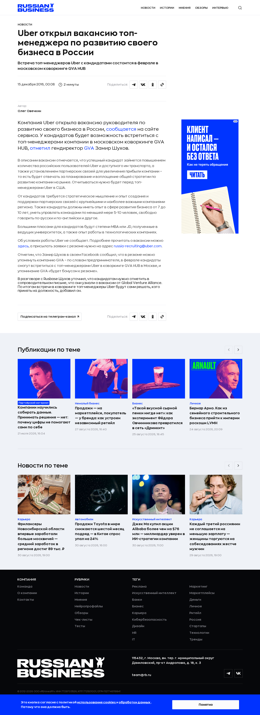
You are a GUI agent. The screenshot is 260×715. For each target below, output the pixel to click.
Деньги (195, 599)
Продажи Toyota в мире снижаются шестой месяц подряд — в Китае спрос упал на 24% (99, 531)
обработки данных (135, 702)
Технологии (199, 632)
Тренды (195, 639)
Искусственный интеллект (154, 593)
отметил (40, 148)
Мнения (185, 7)
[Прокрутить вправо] (238, 350)
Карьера (139, 613)
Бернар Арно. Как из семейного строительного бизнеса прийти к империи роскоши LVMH (215, 415)
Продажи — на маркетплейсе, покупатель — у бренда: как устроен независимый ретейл (100, 415)
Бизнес (138, 606)
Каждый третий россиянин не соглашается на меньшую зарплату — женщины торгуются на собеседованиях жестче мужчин (215, 536)
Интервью (220, 7)
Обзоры (201, 7)
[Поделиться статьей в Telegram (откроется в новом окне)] (134, 85)
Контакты (25, 599)
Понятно (206, 704)
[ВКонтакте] (238, 673)
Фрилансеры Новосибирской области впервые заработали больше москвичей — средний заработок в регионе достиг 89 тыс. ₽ (41, 536)
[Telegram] (228, 673)
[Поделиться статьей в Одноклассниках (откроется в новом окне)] (153, 85)
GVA (89, 148)
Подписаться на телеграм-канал (48, 316)
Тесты (80, 626)
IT (133, 639)
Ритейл (195, 613)
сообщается (121, 129)
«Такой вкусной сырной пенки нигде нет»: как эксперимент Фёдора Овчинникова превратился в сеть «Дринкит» (157, 418)
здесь (23, 246)
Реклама (139, 586)
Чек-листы (83, 619)
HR (134, 632)
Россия (195, 619)
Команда (24, 586)
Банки (137, 599)
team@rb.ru (141, 675)
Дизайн (138, 626)
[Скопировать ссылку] (162, 85)
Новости (148, 7)
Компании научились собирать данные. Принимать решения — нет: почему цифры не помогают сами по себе (44, 417)
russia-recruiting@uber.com (138, 246)
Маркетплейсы (202, 593)
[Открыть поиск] (240, 8)
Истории (167, 7)
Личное (195, 606)
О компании (27, 593)
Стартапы (197, 626)
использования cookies (96, 702)
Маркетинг (198, 586)
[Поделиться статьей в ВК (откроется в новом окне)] (143, 85)
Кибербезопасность (149, 619)
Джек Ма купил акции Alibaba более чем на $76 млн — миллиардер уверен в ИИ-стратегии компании (158, 531)
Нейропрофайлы (89, 606)
